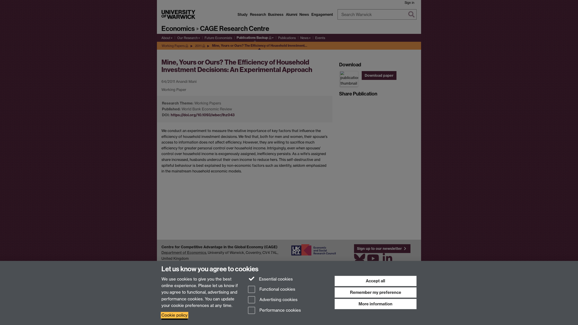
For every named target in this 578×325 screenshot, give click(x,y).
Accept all (375, 280)
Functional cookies (276, 289)
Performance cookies (279, 310)
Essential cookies (275, 279)
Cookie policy (174, 315)
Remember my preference (375, 292)
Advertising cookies (278, 299)
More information (375, 303)
